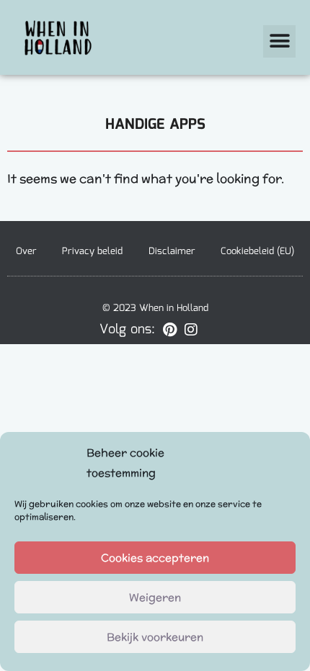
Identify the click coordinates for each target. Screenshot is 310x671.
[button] (279, 41)
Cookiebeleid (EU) (257, 251)
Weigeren (155, 597)
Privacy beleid (92, 251)
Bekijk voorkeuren (155, 636)
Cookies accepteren (155, 557)
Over (26, 251)
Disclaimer (172, 251)
